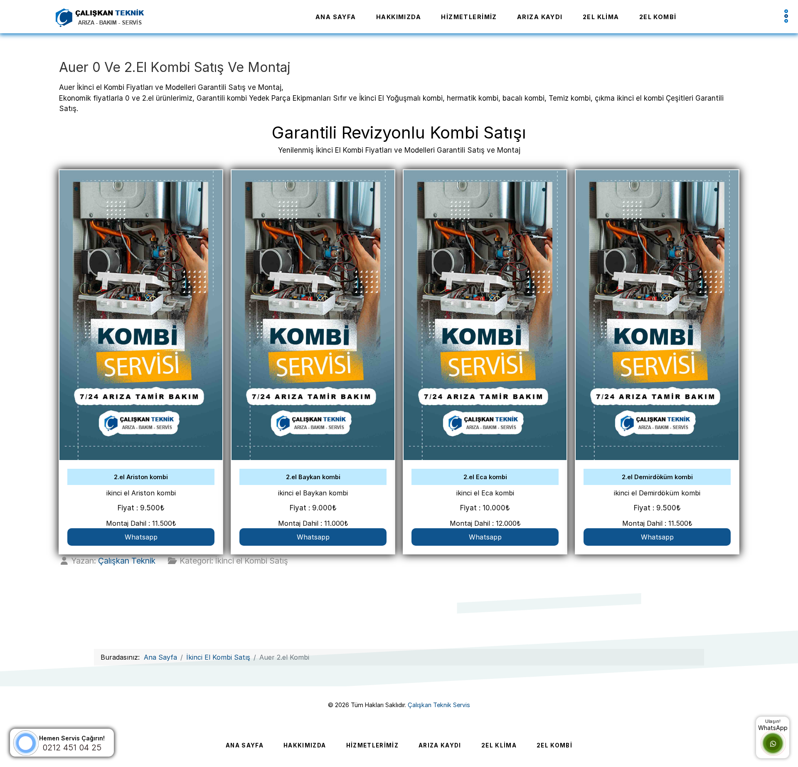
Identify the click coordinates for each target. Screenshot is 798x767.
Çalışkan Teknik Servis (439, 704)
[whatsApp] (773, 744)
